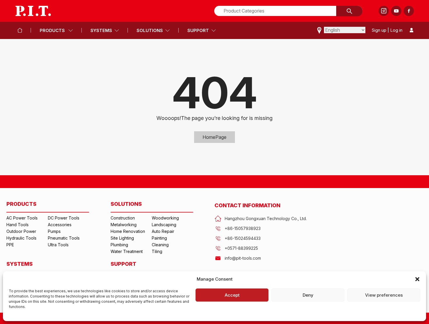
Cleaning (160, 244)
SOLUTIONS (150, 30)
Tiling (157, 251)
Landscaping (164, 224)
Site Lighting (122, 238)
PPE (10, 244)
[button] (417, 279)
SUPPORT (198, 30)
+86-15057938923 (243, 228)
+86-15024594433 (243, 238)
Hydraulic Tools (21, 238)
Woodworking (165, 217)
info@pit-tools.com (243, 258)
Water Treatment (127, 251)
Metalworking (124, 224)
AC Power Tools (22, 217)
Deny (308, 295)
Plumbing (119, 244)
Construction (123, 217)
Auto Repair (163, 231)
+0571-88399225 (241, 248)
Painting (159, 238)
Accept (232, 295)
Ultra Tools (58, 244)
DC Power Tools (63, 217)
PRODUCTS (53, 30)
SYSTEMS (101, 30)
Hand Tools (17, 224)
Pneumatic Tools (64, 238)
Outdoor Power (21, 231)
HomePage (214, 137)
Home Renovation (128, 231)
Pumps (54, 231)
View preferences (384, 295)
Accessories (60, 224)
